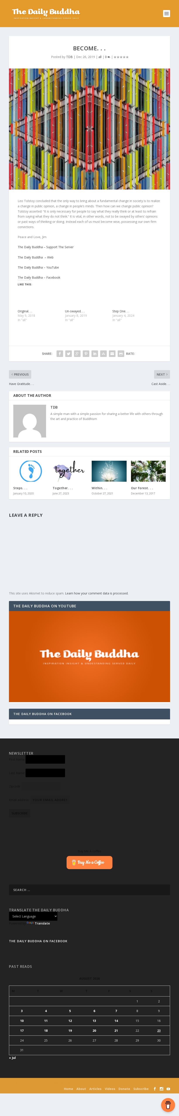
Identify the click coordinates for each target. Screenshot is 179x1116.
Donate (124, 1089)
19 (70, 1030)
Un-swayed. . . (74, 311)
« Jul (12, 1058)
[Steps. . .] (30, 471)
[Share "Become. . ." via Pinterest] (86, 353)
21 (116, 1030)
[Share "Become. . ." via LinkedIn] (94, 353)
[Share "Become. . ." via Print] (121, 353)
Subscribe (141, 1089)
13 (94, 1021)
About (81, 1089)
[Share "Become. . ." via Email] (112, 353)
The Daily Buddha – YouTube (38, 267)
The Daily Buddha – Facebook (39, 277)
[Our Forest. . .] (148, 471)
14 (116, 1021)
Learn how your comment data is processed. (96, 593)
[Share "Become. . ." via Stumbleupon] (103, 353)
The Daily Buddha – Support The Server (46, 247)
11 (46, 1021)
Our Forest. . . (142, 488)
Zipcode (14, 786)
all (100, 57)
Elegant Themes (37, 1083)
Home (68, 1089)
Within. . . (99, 488)
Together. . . (63, 488)
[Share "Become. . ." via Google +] (77, 353)
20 (94, 1030)
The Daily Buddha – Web (35, 257)
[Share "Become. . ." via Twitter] (68, 353)
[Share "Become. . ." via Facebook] (59, 353)
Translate (42, 923)
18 (46, 1030)
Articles (95, 1089)
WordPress (74, 1083)
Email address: (19, 800)
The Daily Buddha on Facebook (42, 714)
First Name (17, 759)
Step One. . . (120, 311)
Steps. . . (20, 488)
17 (22, 1030)
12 (70, 1021)
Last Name (17, 773)
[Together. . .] (70, 471)
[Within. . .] (109, 471)
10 (22, 1021)
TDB (69, 57)
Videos (110, 1089)
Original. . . (25, 311)
